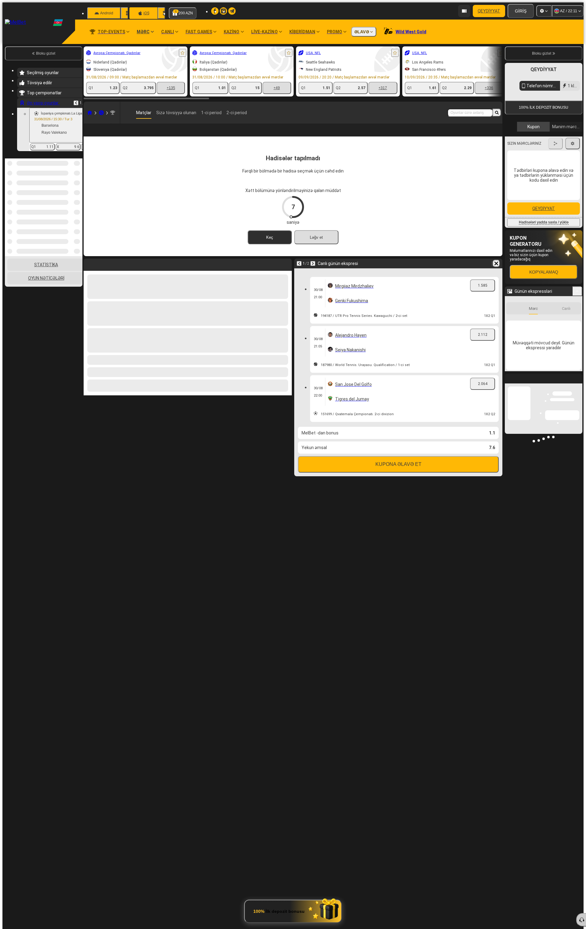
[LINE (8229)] (89, 113)
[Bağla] (577, 439)
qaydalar (548, 141)
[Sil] (496, 273)
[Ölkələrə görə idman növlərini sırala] (77, 190)
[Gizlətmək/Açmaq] (577, 347)
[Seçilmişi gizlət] (69, 190)
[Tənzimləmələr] (544, 11)
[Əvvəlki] (76, 102)
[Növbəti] (312, 273)
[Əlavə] (477, 135)
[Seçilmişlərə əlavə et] (182, 53)
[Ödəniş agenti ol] (464, 11)
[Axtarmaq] (497, 113)
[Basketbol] (101, 113)
